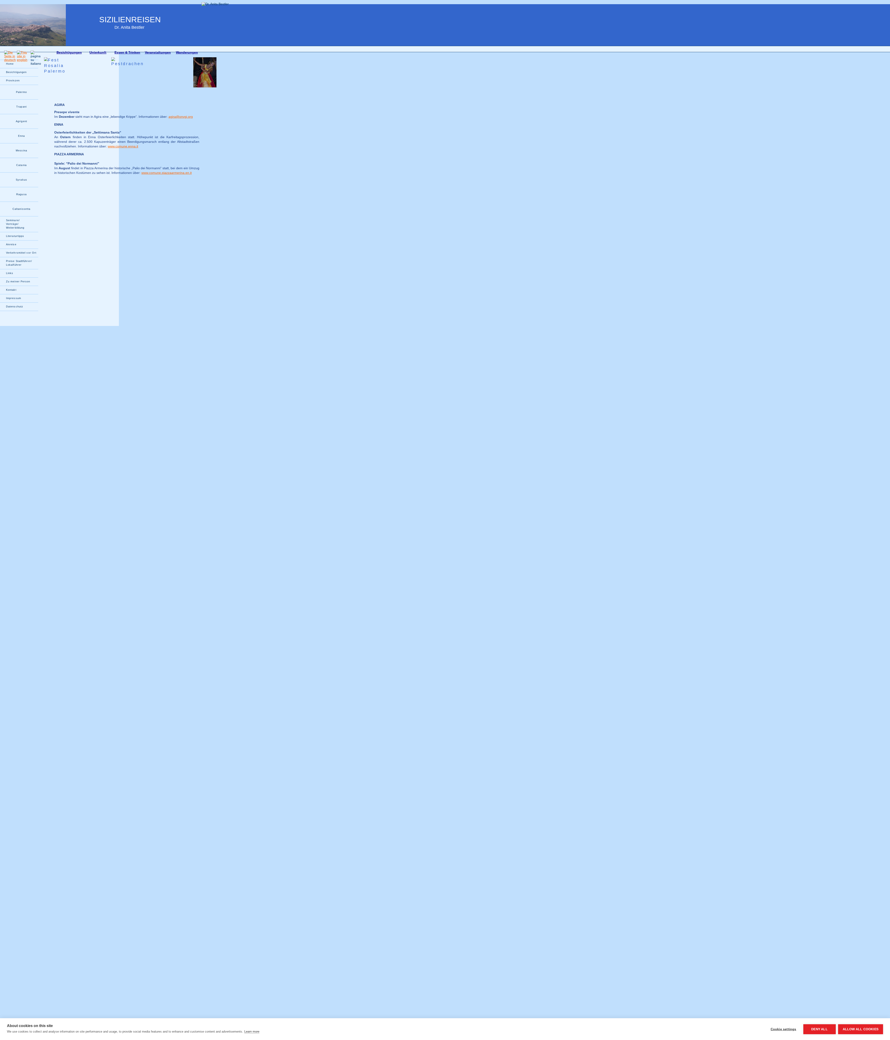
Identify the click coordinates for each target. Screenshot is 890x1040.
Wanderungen (187, 52)
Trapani (21, 106)
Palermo (21, 92)
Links (9, 273)
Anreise (11, 244)
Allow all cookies (860, 1029)
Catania (21, 165)
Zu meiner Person (18, 281)
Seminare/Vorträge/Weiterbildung (15, 224)
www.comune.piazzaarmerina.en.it (166, 173)
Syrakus (21, 179)
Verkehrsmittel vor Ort (21, 252)
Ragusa (21, 194)
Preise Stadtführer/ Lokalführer (19, 263)
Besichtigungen (69, 52)
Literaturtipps (15, 236)
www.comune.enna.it (123, 146)
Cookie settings (783, 1029)
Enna (21, 135)
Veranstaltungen (158, 52)
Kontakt (11, 289)
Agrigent (21, 121)
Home (10, 63)
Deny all (819, 1029)
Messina (21, 150)
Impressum (13, 298)
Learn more (251, 1031)
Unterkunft (97, 52)
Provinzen (13, 80)
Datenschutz (14, 306)
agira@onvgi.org (180, 116)
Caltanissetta (21, 208)
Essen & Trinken (127, 52)
